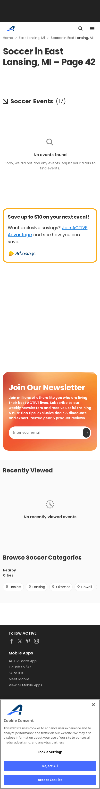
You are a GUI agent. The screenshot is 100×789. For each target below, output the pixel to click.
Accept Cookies (50, 780)
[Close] (93, 704)
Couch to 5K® (20, 667)
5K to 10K (16, 673)
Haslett (16, 586)
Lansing (39, 586)
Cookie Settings (50, 752)
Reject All (50, 766)
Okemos (63, 586)
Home (8, 37)
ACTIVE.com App (23, 661)
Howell (86, 586)
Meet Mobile (19, 679)
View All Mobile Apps (25, 685)
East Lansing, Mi (32, 37)
